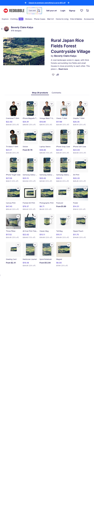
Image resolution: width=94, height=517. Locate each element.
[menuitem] (5, 19)
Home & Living (62, 19)
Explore (5, 19)
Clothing (16, 19)
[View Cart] (87, 10)
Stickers (28, 19)
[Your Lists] (81, 10)
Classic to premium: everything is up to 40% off (47, 3)
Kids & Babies (76, 19)
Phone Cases (39, 19)
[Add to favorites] (53, 74)
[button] (47, 3)
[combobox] (34, 10)
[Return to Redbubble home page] (14, 11)
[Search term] (38, 10)
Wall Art (50, 19)
